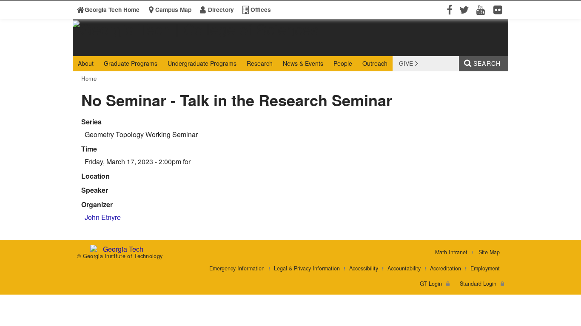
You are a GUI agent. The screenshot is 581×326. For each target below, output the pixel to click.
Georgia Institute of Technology (105, 48)
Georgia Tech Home (112, 10)
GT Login (431, 283)
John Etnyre (103, 217)
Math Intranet (451, 252)
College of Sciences (205, 48)
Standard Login (478, 283)
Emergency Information (237, 268)
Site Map (489, 252)
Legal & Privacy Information (307, 268)
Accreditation (445, 268)
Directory (221, 10)
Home (89, 78)
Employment (485, 268)
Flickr (499, 9)
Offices (261, 10)
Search (487, 63)
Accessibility (363, 268)
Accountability (404, 268)
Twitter (465, 9)
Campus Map (173, 10)
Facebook (448, 9)
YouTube (482, 9)
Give (406, 63)
